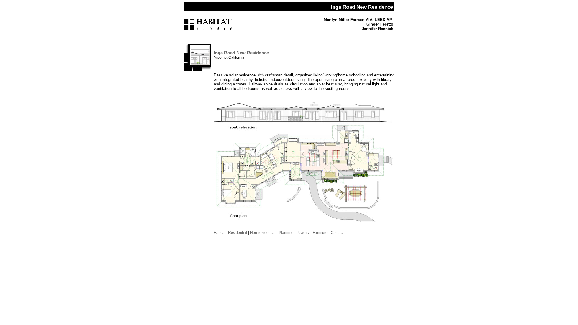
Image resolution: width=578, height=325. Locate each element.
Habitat (219, 233)
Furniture (320, 233)
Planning (286, 233)
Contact (337, 233)
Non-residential (262, 233)
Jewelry (303, 233)
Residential (237, 233)
